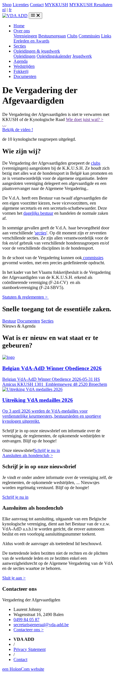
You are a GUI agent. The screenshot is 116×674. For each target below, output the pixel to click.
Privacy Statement (30, 649)
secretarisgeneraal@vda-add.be (41, 624)
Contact (37, 4)
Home (19, 25)
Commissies (89, 35)
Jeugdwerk (82, 56)
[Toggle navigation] (35, 15)
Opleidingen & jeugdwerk (37, 51)
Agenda (21, 61)
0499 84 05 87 (26, 619)
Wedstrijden (24, 66)
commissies (92, 257)
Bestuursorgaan (52, 35)
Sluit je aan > (14, 578)
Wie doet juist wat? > (84, 119)
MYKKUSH (56, 4)
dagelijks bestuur (38, 213)
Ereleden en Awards (31, 41)
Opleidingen (24, 56)
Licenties (21, 4)
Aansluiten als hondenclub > (27, 455)
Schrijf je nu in (47, 450)
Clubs (72, 35)
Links (106, 35)
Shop (7, 4)
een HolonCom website (23, 669)
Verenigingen (25, 35)
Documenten (25, 76)
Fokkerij (21, 71)
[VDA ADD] (15, 15)
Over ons (22, 30)
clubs (95, 163)
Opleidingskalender (54, 56)
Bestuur (9, 321)
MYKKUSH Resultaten (90, 4)
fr (10, 9)
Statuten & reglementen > (25, 297)
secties (40, 232)
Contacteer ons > (29, 629)
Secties (20, 46)
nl (4, 9)
